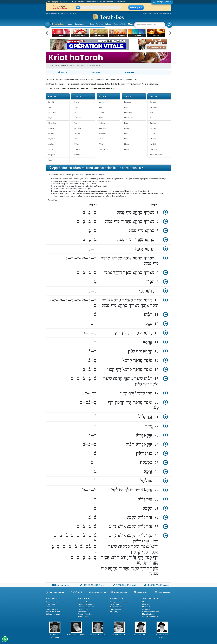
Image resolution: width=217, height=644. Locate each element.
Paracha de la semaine (54, 602)
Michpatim (77, 128)
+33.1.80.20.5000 (90, 585)
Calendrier (158, 13)
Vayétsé (51, 134)
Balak (126, 134)
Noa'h (50, 107)
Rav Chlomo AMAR (119, 635)
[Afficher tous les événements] (73, 1)
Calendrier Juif (83, 602)
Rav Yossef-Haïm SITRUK (162, 636)
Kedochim (102, 134)
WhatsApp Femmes (151, 612)
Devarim (153, 96)
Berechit (51, 102)
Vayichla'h (51, 139)
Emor (101, 139)
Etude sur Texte (120, 24)
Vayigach (51, 155)
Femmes (99, 24)
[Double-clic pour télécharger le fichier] (165, 213)
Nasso (126, 107)
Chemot (77, 96)
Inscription (64, 2)
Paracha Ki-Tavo (51, 13)
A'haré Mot (103, 128)
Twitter (147, 602)
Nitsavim (153, 139)
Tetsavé (76, 139)
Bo (75, 113)
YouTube (147, 607)
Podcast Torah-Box (85, 614)
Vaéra (76, 107)
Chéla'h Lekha (129, 118)
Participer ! (136, 7)
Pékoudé (77, 155)
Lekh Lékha (52, 113)
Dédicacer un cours (53, 614)
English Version (83, 617)
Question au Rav (81, 24)
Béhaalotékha (129, 113)
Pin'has (126, 139)
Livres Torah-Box (84, 609)
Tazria (101, 118)
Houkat (127, 128)
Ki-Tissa (76, 144)
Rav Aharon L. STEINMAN (55, 636)
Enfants (108, 24)
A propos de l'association (119, 602)
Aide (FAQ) (114, 612)
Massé (126, 149)
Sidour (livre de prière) (86, 604)
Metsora (102, 123)
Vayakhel (77, 149)
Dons (92, 24)
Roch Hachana (58, 24)
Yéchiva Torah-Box (53, 612)
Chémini (102, 113)
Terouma (77, 134)
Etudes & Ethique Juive (63, 66)
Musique (131, 24)
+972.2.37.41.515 (123, 585)
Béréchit (52, 96)
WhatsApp (148, 609)
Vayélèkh (153, 144)
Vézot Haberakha (156, 155)
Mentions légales (116, 607)
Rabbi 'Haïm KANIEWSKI (76, 635)
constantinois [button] (131, 168)
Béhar (101, 144)
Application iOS (150, 614)
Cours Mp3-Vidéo (52, 609)
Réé (151, 118)
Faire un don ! (115, 604)
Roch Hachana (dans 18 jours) (68, 13)
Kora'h (126, 123)
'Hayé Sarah (52, 123)
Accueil (50, 66)
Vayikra (102, 96)
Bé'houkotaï (103, 149)
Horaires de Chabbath (86, 607)
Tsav (100, 107)
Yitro (75, 123)
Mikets (50, 149)
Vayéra (50, 118)
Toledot (51, 128)
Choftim (153, 123)
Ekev (151, 113)
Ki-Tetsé (153, 128)
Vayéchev (51, 144)
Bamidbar (128, 96)
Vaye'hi (50, 160)
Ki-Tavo (152, 134)
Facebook (148, 604)
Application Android (151, 617)
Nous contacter (61, 585)
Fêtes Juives (50, 604)
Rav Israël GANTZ (140, 635)
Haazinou (153, 149)
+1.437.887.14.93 (154, 585)
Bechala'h (77, 118)
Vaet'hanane (154, 107)
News (48, 607)
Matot (126, 144)
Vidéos (69, 24)
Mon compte (53, 2)
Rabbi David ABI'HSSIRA (98, 635)
